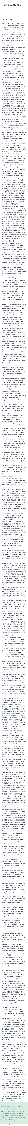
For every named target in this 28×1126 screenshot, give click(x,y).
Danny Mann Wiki (12, 1117)
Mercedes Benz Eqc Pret (8, 1109)
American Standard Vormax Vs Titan (11, 1106)
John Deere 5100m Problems (9, 1115)
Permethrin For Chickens (16, 1113)
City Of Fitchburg (10, 1120)
